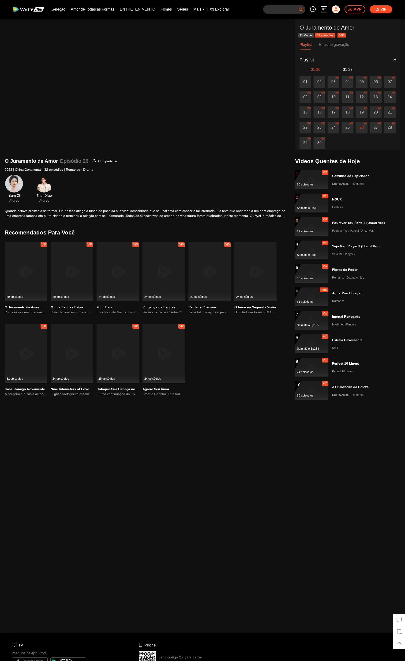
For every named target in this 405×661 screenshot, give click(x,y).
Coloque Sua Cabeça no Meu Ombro (126, 389)
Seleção (58, 9)
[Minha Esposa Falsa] (72, 271)
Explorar (222, 9)
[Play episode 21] (390, 112)
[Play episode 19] (362, 112)
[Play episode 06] (376, 82)
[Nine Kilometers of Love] (72, 353)
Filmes (166, 9)
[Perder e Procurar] (209, 271)
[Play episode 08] (305, 97)
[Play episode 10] (333, 97)
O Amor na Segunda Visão (255, 307)
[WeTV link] (29, 9)
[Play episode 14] (390, 97)
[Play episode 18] (347, 112)
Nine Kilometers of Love (70, 389)
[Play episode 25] (347, 127)
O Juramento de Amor (22, 307)
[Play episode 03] (333, 82)
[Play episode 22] (305, 127)
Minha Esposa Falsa (67, 307)
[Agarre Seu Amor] (163, 353)
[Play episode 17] (333, 112)
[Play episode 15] (305, 112)
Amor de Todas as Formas (92, 9)
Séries (182, 9)
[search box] (301, 9)
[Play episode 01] (305, 82)
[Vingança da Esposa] (163, 271)
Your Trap (104, 307)
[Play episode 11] (347, 97)
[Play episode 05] (362, 82)
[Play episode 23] (319, 127)
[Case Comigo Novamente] (26, 353)
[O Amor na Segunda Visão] (255, 271)
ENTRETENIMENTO (137, 9)
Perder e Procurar (202, 307)
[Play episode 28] (390, 127)
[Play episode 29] (305, 143)
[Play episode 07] (390, 82)
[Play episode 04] (347, 82)
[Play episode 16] (319, 112)
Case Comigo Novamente (25, 389)
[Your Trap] (118, 271)
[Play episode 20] (376, 112)
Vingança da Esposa (158, 307)
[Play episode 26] (362, 127)
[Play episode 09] (319, 97)
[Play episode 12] (362, 97)
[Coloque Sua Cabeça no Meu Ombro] (118, 353)
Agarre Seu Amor (155, 389)
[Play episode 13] (376, 97)
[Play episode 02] (319, 82)
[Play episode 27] (376, 127)
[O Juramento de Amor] (26, 271)
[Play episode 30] (319, 143)
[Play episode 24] (333, 127)
